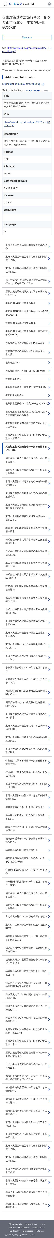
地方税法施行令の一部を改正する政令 (25, 807)
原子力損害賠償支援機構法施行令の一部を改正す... (26, 1066)
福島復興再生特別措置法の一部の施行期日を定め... (26, 950)
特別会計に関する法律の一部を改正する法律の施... (26, 762)
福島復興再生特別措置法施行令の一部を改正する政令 (26, 961)
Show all (44, 90)
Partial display (33, 90)
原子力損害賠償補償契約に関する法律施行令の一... (26, 293)
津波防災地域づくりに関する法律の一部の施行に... (26, 1008)
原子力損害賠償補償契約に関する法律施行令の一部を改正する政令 (26, 282)
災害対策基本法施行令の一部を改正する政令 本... (26, 448)
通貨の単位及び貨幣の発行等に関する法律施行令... (26, 1194)
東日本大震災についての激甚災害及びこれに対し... (26, 646)
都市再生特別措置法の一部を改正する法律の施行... (26, 1089)
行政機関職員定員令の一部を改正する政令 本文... (26, 883)
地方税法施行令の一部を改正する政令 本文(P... (26, 817)
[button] (50, 4)
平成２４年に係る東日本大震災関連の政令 (26, 247)
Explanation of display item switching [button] (21, 84)
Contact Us (15, 1231)
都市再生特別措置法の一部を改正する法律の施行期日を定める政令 (26, 1078)
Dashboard (28, 1231)
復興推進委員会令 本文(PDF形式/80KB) (26, 403)
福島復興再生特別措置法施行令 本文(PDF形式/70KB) (25, 860)
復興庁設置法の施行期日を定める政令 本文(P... (26, 353)
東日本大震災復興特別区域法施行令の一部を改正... (26, 518)
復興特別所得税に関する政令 (20, 303)
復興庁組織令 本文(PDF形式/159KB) (25, 371)
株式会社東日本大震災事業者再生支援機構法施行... (26, 588)
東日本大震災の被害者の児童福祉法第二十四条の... (26, 623)
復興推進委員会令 (14, 395)
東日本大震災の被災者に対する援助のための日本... (26, 716)
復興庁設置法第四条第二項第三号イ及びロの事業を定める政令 (26, 413)
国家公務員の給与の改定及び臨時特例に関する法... (26, 692)
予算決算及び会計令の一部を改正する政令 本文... (26, 681)
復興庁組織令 (12, 362)
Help (43, 1224)
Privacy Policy (38, 1227)
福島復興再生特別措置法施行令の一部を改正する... (26, 973)
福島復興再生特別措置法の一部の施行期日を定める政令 (26, 938)
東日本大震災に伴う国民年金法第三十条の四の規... (26, 1124)
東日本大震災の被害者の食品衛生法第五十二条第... (26, 1171)
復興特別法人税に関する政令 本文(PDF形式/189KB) (26, 333)
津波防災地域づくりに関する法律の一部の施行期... (26, 996)
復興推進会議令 (13, 379)
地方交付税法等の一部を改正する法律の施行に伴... (26, 829)
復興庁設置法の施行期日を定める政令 (25, 343)
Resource (27, 37)
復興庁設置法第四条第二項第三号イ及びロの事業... (26, 425)
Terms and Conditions (19, 1227)
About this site (15, 1224)
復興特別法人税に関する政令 (20, 323)
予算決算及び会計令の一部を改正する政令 (26, 669)
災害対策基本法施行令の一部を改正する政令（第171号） (26, 1031)
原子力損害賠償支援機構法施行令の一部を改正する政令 (26, 1054)
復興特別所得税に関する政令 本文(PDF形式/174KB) (26, 313)
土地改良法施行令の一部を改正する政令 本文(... (27, 926)
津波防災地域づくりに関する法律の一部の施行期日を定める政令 (26, 984)
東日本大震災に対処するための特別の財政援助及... (26, 483)
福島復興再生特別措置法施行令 (21, 850)
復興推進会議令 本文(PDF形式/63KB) (25, 387)
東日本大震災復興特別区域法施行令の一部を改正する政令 (26, 506)
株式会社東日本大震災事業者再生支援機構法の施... (26, 553)
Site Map (41, 1231)
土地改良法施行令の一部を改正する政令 (26, 916)
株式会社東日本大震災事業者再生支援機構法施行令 (26, 576)
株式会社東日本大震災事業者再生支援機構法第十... (26, 530)
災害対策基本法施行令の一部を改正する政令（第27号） (26, 437)
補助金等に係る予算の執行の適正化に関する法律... (26, 460)
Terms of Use (31, 1224)
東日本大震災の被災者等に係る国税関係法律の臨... (26, 258)
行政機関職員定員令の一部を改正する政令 (26, 872)
